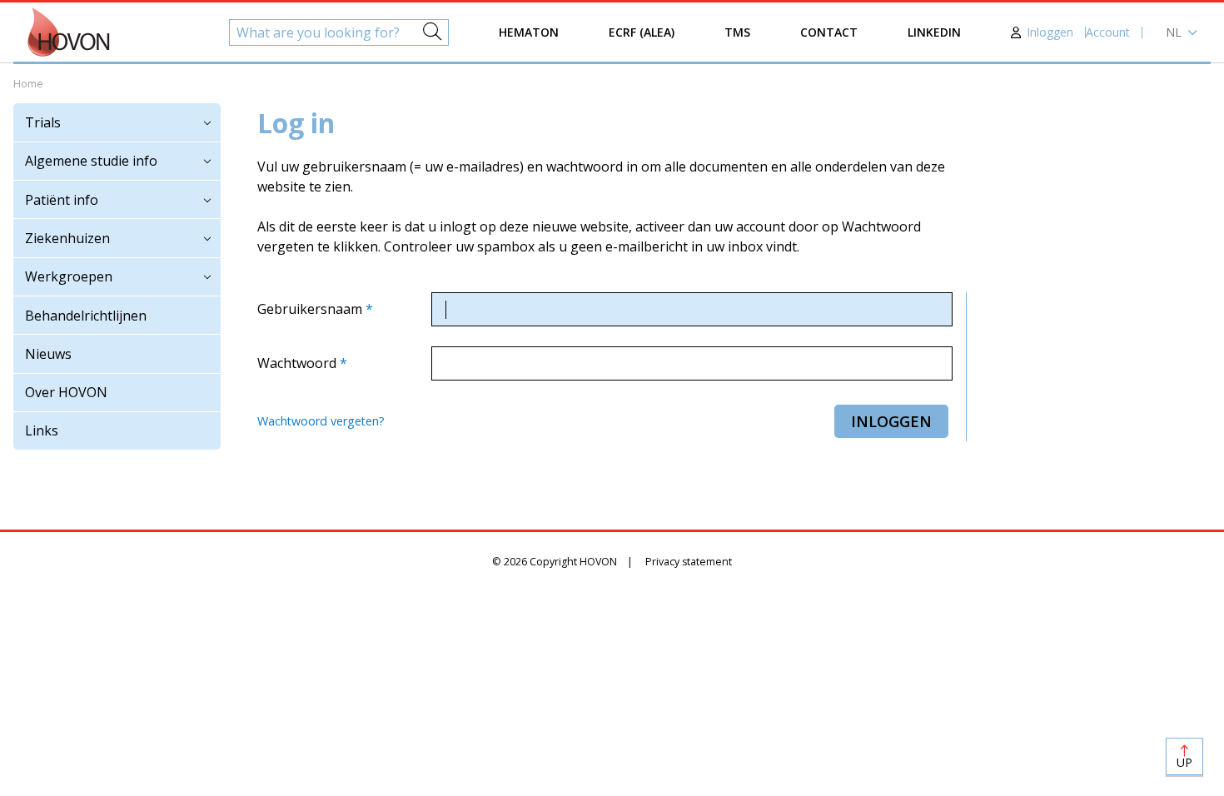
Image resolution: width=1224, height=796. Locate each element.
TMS (737, 32)
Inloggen (1050, 32)
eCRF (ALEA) (641, 32)
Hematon (529, 32)
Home (28, 84)
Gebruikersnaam (311, 309)
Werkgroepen (68, 276)
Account (1108, 32)
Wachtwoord (298, 363)
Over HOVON (66, 392)
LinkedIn (934, 32)
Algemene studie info (91, 161)
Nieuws (48, 354)
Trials (43, 122)
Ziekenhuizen (67, 238)
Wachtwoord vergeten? (321, 421)
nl (1174, 32)
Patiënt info (61, 200)
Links (41, 430)
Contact (829, 32)
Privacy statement (688, 562)
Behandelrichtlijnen (86, 315)
